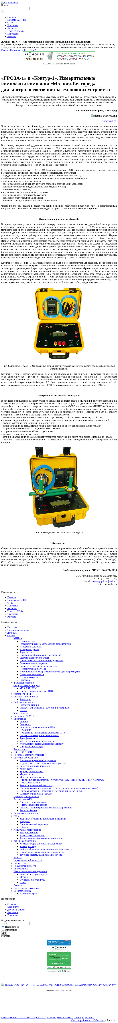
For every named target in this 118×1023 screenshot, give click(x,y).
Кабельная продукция (25, 841)
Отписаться (11, 930)
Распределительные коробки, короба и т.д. (42, 852)
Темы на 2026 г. (15, 611)
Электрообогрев (28, 893)
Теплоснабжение (28, 810)
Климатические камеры (32, 835)
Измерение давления (30, 646)
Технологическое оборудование (30, 871)
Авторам (12, 608)
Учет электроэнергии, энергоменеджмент (41, 743)
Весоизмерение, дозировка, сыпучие (39, 666)
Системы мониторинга (26, 696)
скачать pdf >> (109, 121)
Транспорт (25, 699)
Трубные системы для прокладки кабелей (41, 854)
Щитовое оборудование (26, 757)
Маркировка (26, 774)
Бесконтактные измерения (33, 663)
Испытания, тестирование (27, 829)
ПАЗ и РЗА (26, 730)
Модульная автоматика (32, 777)
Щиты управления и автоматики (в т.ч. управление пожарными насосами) (59, 788)
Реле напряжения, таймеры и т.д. (37, 785)
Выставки (12, 912)
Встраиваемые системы (26, 813)
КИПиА (32, 50)
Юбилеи (24, 827)
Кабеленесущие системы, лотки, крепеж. (41, 843)
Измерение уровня (29, 649)
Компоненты (26, 768)
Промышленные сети (25, 866)
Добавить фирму (16, 909)
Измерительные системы (33, 669)
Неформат (25, 821)
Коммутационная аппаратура (35, 766)
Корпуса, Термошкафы (31, 771)
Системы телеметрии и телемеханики (39, 735)
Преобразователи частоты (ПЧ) (30, 755)
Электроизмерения (29, 677)
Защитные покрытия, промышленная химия (43, 818)
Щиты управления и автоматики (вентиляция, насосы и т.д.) (51, 791)
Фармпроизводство (24, 682)
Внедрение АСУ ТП (24, 716)
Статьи (11, 635)
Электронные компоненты (27, 888)
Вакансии (12, 915)
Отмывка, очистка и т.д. (32, 879)
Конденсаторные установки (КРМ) (38, 727)
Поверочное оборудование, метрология (40, 655)
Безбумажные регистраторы (34, 657)
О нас (10, 603)
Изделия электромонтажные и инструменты (43, 763)
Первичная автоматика (32, 674)
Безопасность (21, 749)
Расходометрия (27, 641)
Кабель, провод (28, 846)
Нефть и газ (20, 863)
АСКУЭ (24, 721)
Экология (19, 885)
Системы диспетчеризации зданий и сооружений (46, 807)
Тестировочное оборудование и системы (41, 838)
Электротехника (22, 890)
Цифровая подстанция (31, 746)
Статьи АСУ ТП (18, 50)
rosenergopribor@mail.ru (104, 581)
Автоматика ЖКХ (23, 799)
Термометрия (26, 652)
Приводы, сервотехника (26, 796)
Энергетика (20, 718)
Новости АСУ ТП (16, 600)
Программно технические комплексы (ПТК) (43, 732)
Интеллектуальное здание (33, 804)
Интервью (12, 627)
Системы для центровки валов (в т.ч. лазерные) (44, 707)
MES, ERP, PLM (28, 688)
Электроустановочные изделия (36, 793)
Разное (17, 816)
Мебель (24, 877)
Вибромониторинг (23, 702)
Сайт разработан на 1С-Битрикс (88, 1020)
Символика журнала (18, 630)
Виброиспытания (29, 832)
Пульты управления (30, 782)
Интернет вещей (22, 693)
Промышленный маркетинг (34, 824)
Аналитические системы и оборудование (41, 660)
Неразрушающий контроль (28, 860)
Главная (5, 50)
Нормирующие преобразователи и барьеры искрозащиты (50, 671)
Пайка (23, 882)
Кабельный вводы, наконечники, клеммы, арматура (47, 849)
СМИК (23, 710)
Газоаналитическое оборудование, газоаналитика (45, 644)
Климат (18, 857)
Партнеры (12, 614)
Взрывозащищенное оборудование (38, 760)
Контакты (12, 605)
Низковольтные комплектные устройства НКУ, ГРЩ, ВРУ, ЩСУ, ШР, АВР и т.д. (62, 780)
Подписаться (12, 926)
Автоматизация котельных (34, 802)
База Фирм (13, 907)
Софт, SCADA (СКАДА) (26, 685)
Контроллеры (21, 713)
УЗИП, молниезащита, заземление (38, 741)
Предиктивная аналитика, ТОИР (37, 691)
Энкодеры (25, 680)
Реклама (11, 616)
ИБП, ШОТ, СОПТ (23, 752)
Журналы (12, 632)
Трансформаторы (29, 738)
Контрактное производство (34, 874)
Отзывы (11, 904)
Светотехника (21, 868)
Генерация (25, 724)
